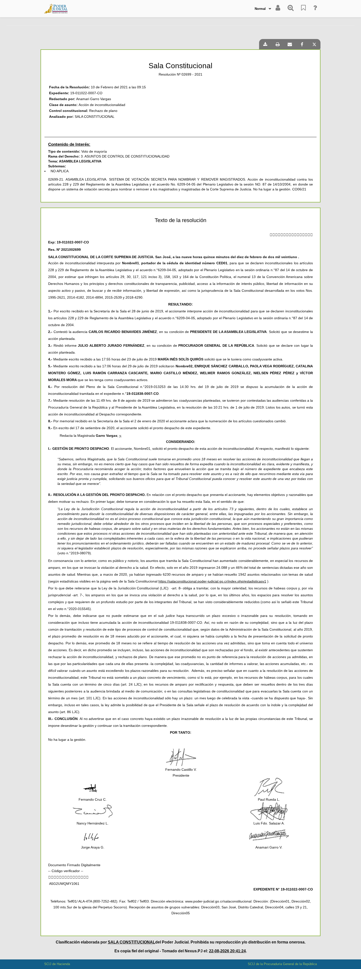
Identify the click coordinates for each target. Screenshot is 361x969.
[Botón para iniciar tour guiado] (314, 8)
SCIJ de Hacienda (57, 964)
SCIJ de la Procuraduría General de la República (282, 964)
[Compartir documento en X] (314, 44)
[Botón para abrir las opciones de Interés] (303, 8)
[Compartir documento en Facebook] (302, 44)
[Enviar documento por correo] (290, 44)
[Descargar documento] (265, 44)
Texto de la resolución (180, 220)
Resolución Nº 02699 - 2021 (180, 74)
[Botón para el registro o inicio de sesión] (278, 8)
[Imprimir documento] (277, 44)
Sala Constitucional (180, 66)
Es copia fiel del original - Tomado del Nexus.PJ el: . (180, 951)
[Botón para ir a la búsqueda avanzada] (290, 8)
